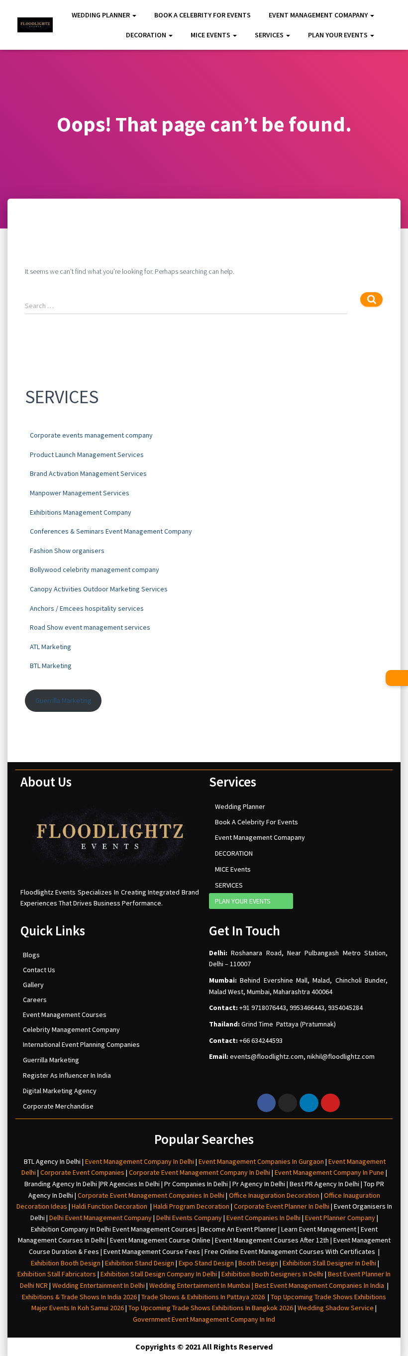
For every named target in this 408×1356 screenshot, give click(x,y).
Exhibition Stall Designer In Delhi (329, 1262)
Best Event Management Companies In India (319, 1285)
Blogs (31, 954)
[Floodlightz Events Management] (35, 25)
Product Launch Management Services (87, 454)
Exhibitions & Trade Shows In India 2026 (80, 1296)
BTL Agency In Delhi (52, 1161)
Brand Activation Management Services (88, 473)
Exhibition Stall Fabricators (56, 1273)
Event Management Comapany (319, 14)
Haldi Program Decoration (191, 1206)
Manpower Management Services (79, 492)
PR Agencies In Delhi (130, 1183)
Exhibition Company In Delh (70, 1229)
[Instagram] (287, 1103)
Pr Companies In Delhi (196, 1183)
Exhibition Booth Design (65, 1262)
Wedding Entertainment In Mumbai (200, 1285)
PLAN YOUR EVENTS (338, 34)
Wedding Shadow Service (336, 1307)
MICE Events (211, 34)
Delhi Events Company (189, 1217)
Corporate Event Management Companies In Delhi (151, 1195)
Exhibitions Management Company (80, 512)
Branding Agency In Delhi (60, 1183)
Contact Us (39, 969)
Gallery (33, 984)
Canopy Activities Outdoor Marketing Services (99, 588)
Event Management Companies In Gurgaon (261, 1161)
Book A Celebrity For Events (202, 14)
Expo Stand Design (206, 1262)
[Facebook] (266, 1103)
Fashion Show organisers (67, 550)
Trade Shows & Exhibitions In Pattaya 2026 (204, 1296)
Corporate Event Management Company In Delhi (199, 1172)
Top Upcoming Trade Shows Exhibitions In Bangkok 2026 (210, 1307)
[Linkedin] (309, 1103)
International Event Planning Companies (81, 1044)
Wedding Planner (101, 14)
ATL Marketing (50, 646)
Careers (35, 999)
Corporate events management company (91, 435)
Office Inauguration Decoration (274, 1195)
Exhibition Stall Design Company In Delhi (159, 1273)
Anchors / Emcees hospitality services (87, 608)
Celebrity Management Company (71, 1029)
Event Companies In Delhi (263, 1217)
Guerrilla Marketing (63, 700)
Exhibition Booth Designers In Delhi (272, 1273)
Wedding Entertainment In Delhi (98, 1285)
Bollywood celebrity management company (94, 569)
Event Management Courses (64, 1014)
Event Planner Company (340, 1217)
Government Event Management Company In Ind (204, 1319)
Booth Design (258, 1262)
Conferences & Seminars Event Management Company (111, 531)
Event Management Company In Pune (329, 1172)
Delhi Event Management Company (100, 1217)
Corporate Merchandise (58, 1106)
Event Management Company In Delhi (139, 1161)
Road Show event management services (90, 627)
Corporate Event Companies (82, 1172)
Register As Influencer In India (67, 1075)
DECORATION (147, 34)
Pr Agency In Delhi (258, 1183)
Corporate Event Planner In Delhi (281, 1206)
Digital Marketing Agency (60, 1090)
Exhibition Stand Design (139, 1262)
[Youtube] (330, 1103)
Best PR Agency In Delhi (324, 1183)
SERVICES (270, 34)
